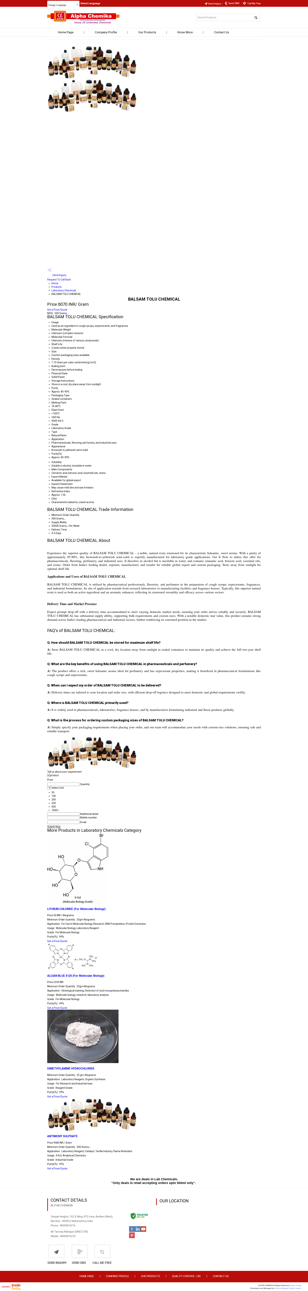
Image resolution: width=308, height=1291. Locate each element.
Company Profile (106, 32)
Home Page (65, 32)
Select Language (90, 3)
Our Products (147, 32)
